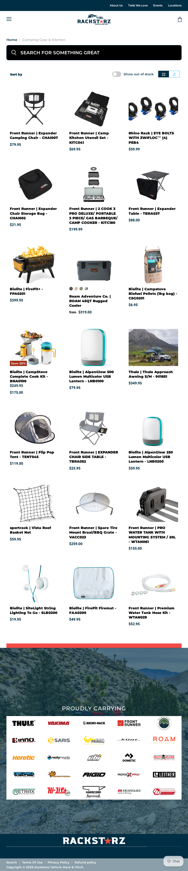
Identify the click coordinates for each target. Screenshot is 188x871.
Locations (175, 5)
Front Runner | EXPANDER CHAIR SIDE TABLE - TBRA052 (93, 457)
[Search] (13, 52)
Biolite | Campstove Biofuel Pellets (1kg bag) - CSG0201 (153, 293)
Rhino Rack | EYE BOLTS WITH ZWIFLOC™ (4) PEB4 (151, 137)
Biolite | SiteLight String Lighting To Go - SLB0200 (33, 610)
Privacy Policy (58, 862)
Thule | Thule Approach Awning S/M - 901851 (151, 374)
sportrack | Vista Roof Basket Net (30, 530)
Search (11, 862)
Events (158, 5)
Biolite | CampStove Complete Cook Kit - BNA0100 (29, 376)
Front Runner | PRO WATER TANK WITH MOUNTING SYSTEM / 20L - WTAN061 (152, 535)
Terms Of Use (32, 862)
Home (11, 40)
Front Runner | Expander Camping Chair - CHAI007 (34, 135)
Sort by (16, 74)
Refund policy (85, 862)
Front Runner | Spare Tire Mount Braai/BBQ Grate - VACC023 (93, 532)
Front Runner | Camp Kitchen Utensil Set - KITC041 (89, 137)
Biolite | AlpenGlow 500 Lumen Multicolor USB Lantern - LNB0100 (91, 376)
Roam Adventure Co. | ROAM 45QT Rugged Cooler (90, 301)
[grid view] (163, 74)
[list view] (174, 74)
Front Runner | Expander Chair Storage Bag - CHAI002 (33, 213)
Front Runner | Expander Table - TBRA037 (152, 210)
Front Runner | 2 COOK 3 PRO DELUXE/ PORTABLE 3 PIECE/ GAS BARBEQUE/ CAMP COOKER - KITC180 (93, 215)
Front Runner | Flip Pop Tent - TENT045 (32, 454)
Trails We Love (138, 5)
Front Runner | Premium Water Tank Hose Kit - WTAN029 (151, 612)
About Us (116, 5)
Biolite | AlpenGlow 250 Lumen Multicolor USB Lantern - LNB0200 (151, 457)
